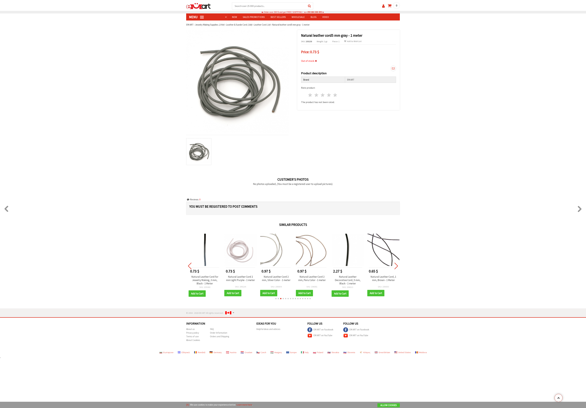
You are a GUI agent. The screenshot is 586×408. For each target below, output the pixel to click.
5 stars (335, 95)
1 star (310, 95)
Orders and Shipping (219, 336)
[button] (276, 298)
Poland (320, 352)
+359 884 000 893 (314, 12)
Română (201, 352)
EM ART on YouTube (322, 335)
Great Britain (384, 352)
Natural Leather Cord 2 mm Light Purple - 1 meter (239, 278)
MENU (193, 17)
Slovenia (351, 352)
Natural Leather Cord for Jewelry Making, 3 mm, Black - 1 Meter (203, 280)
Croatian (248, 352)
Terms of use (192, 336)
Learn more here (244, 404)
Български (168, 352)
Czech (263, 352)
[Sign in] (383, 6)
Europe (293, 352)
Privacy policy (192, 332)
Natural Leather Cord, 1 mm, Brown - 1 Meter (382, 278)
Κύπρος (366, 352)
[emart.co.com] (198, 5)
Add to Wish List (354, 41)
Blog (314, 16)
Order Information (218, 332)
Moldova (423, 352)
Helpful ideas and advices (268, 329)
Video (325, 16)
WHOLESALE (298, 16)
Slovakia (335, 352)
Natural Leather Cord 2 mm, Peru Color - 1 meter (311, 278)
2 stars (316, 95)
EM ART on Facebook (323, 329)
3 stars (323, 95)
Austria (233, 352)
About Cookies (193, 340)
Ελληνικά (186, 352)
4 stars (329, 95)
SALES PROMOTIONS (254, 16)
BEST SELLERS (278, 16)
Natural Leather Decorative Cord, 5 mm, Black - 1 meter (346, 280)
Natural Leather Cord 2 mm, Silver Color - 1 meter (275, 278)
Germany (217, 352)
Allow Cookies (388, 405)
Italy (307, 352)
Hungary (278, 352)
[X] (187, 404)
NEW (234, 16)
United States (404, 352)
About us (190, 329)
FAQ (212, 329)
